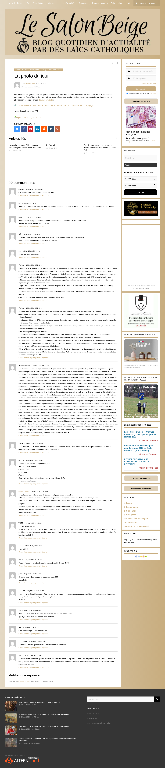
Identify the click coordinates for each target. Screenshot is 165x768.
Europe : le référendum (24, 70)
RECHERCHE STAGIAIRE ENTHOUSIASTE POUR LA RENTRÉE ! (136, 462)
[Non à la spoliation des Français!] (141, 128)
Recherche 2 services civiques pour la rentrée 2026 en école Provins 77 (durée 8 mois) (138, 448)
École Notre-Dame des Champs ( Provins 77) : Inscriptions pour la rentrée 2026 (140, 434)
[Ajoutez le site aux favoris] (141, 557)
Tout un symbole (46, 100)
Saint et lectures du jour (137, 519)
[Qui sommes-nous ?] (136, 557)
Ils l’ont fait (50, 145)
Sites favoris (132, 522)
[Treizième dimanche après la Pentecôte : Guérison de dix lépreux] (11, 722)
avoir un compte (24, 682)
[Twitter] (17, 129)
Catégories (131, 515)
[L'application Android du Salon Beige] (146, 557)
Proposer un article (100, 3)
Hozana (147, 288)
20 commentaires (28, 87)
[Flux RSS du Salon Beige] (143, 557)
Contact (51, 3)
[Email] (57, 129)
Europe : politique (41, 70)
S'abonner (92, 718)
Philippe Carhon (29, 83)
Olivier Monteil (23, 492)
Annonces (83, 3)
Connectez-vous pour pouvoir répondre (33, 195)
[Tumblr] (51, 129)
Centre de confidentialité (137, 526)
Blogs (19, 3)
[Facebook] (24, 129)
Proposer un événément (141, 489)
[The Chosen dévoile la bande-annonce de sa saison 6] (11, 710)
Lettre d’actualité (67, 3)
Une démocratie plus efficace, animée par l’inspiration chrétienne (44, 726)
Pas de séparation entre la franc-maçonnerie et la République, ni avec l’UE (100, 147)
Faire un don (132, 507)
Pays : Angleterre (55, 70)
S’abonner (131, 511)
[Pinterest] (30, 129)
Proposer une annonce (141, 478)
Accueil (11, 3)
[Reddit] (44, 129)
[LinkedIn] (37, 129)
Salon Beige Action (35, 3)
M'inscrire (153, 93)
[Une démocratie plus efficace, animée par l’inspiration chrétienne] (11, 734)
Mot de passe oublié (149, 83)
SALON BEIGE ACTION (141, 101)
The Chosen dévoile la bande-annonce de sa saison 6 (39, 702)
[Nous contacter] (139, 557)
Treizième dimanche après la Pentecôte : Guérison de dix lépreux (44, 714)
